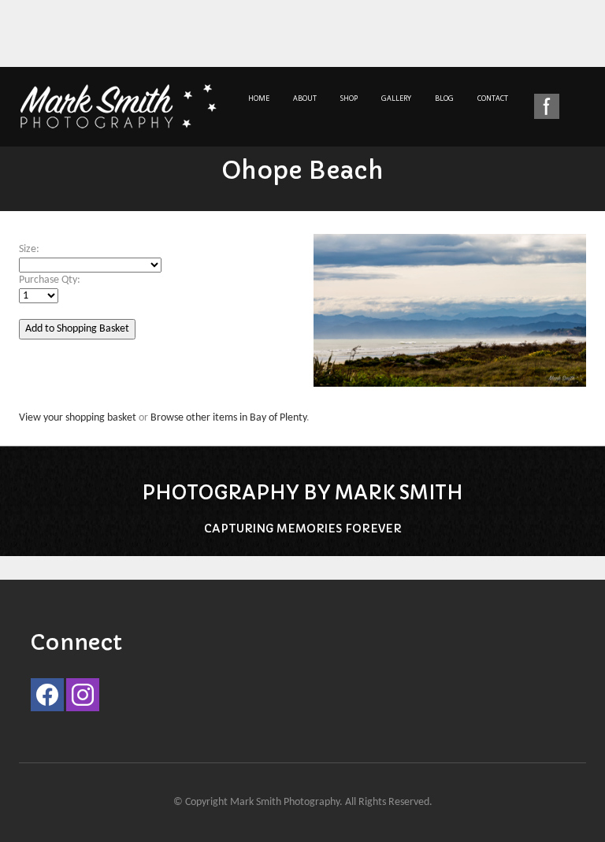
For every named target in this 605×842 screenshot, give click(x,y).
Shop (349, 98)
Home (258, 98)
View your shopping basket (77, 418)
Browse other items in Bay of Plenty (228, 418)
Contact (492, 98)
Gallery (396, 98)
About (305, 98)
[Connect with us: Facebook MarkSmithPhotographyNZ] (47, 698)
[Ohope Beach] (450, 319)
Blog (444, 98)
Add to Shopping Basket (77, 329)
